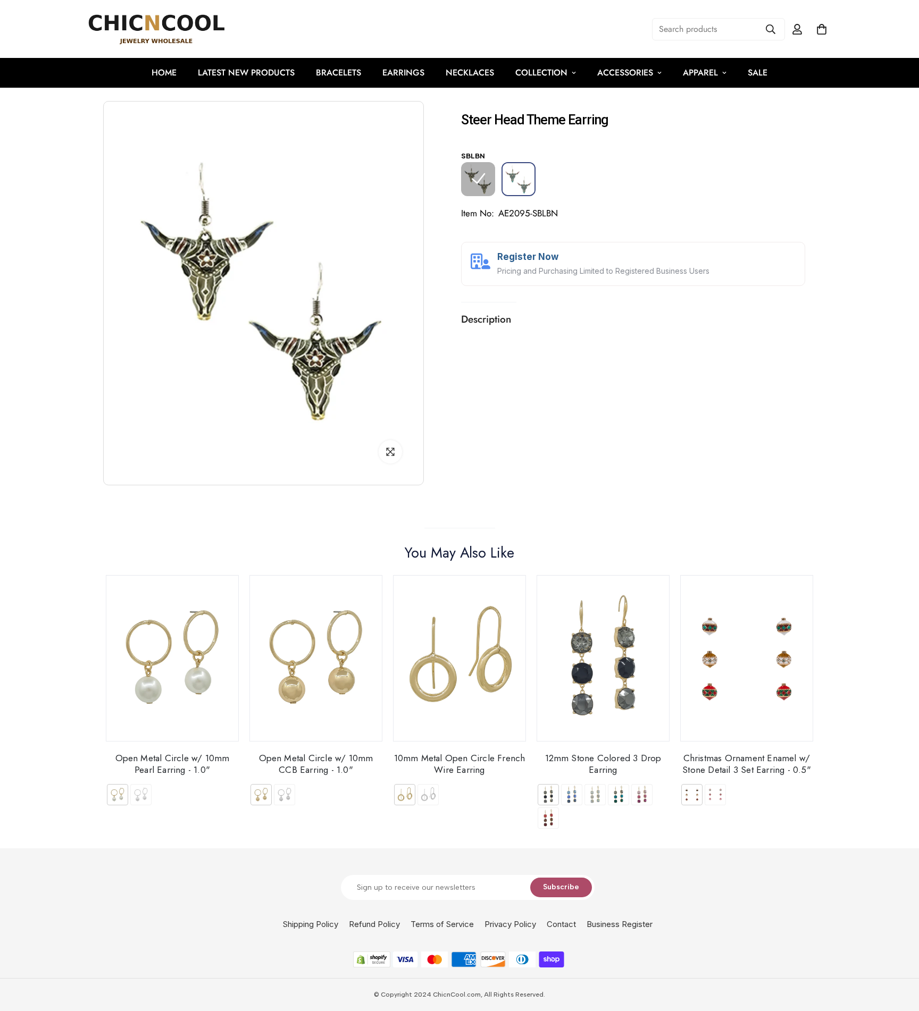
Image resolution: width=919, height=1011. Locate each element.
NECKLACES (470, 72)
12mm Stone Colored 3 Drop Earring (603, 764)
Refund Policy (374, 924)
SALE (757, 72)
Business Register (620, 924)
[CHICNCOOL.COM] (156, 29)
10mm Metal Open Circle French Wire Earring (459, 764)
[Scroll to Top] (898, 953)
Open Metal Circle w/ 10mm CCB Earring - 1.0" (316, 764)
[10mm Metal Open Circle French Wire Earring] (459, 658)
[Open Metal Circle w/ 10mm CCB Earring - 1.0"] (315, 658)
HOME (164, 72)
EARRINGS (403, 72)
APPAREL (700, 72)
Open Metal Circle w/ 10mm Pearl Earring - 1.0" (172, 764)
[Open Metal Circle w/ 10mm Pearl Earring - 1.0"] (172, 658)
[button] (821, 29)
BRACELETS (338, 72)
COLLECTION (541, 72)
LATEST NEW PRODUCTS (246, 72)
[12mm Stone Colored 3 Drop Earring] (603, 658)
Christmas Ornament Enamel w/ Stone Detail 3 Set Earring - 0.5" (746, 764)
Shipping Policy (310, 924)
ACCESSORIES (625, 72)
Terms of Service (442, 924)
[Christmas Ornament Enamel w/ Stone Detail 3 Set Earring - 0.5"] (746, 658)
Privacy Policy (510, 924)
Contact (561, 924)
